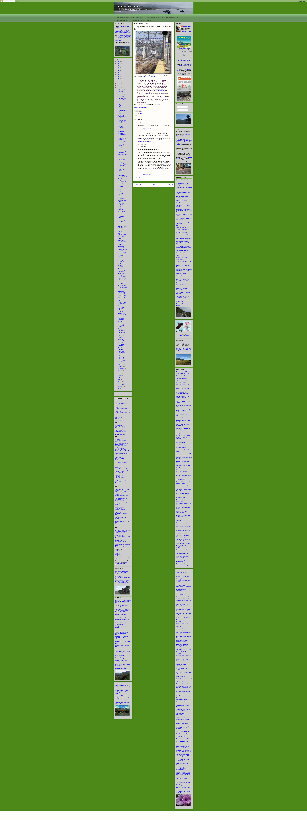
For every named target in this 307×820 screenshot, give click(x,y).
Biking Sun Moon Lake (120, 516)
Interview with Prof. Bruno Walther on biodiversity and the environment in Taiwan (123, 687)
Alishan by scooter (119, 444)
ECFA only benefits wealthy (183, 691)
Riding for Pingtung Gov (139, 15)
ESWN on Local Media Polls (122, 303)
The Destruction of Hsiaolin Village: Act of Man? (183, 540)
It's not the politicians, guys (183, 530)
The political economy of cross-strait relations (182, 297)
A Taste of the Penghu (120, 500)
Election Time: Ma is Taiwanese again (181, 593)
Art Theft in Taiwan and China (183, 238)
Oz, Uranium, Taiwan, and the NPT (122, 117)
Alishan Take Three (119, 472)
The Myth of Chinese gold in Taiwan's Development (183, 536)
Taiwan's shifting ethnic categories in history (182, 478)
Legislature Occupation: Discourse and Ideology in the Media (183, 661)
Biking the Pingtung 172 (120, 448)
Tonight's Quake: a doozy (122, 139)
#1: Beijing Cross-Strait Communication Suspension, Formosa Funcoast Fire (122, 583)
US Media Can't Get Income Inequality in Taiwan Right (183, 610)
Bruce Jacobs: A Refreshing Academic (122, 270)
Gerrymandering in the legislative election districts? (183, 550)
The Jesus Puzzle (184, 335)
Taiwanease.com (184, 48)
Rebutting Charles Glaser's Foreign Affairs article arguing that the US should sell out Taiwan (183, 774)
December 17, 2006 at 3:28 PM (145, 141)
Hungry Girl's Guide (121, 237)
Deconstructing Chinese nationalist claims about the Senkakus (183, 625)
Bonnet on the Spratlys (182, 200)
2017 (118, 63)
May (119, 377)
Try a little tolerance (121, 148)
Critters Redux (118, 514)
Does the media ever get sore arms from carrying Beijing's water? (183, 401)
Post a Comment (140, 177)
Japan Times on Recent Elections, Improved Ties (122, 261)
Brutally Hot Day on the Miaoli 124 (122, 450)
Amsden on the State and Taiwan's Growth (182, 197)
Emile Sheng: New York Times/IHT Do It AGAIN (122, 248)
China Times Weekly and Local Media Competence (122, 293)
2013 (118, 72)
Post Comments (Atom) (156, 189)
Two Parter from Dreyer (122, 190)
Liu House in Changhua (120, 539)
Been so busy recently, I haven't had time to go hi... (122, 222)
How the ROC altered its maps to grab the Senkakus (184, 180)
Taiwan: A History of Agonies (122, 619)
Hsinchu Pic (121, 131)
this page (157, 97)
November (121, 364)
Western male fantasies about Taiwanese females (183, 629)
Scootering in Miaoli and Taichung (122, 412)
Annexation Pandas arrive (182, 418)
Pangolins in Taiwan (181, 273)
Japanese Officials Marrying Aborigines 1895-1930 (183, 222)
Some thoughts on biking (182, 683)
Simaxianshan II (118, 499)
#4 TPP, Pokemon (119, 576)
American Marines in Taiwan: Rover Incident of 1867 (183, 747)
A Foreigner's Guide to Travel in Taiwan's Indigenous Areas (122, 652)
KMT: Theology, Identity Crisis (183, 475)
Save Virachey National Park (184, 59)
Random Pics (118, 525)
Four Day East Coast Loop (121, 513)
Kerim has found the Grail (149, 76)
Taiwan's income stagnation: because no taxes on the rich (183, 597)
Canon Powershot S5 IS (182, 140)
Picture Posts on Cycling (172, 17)
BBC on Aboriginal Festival (122, 282)
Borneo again (118, 523)
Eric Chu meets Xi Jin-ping (183, 465)
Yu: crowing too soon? (122, 144)
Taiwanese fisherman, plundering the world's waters (183, 698)
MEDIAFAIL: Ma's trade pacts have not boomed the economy (183, 727)
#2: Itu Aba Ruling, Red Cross (122, 580)
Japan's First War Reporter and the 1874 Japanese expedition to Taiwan (183, 231)
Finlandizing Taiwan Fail (182, 190)
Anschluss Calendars (181, 533)
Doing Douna (118, 418)
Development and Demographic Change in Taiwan (121, 626)
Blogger (156, 816)
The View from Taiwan (128, 6)
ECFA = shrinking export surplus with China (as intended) (182, 645)
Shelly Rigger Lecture (121, 348)
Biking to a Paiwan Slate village (122, 432)
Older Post (170, 184)
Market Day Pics (122, 285)
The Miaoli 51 (118, 439)
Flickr (179, 149)
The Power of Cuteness (182, 250)
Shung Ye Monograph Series (122, 658)
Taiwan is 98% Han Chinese (183, 744)
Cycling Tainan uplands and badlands (122, 32)
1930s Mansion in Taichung (121, 462)
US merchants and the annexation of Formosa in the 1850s (183, 242)
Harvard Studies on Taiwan (122, 95)
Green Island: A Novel (120, 622)
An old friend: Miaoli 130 (120, 534)
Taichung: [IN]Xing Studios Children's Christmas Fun (122, 254)
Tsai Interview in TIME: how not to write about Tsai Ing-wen (184, 372)
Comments (181, 109)
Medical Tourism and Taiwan (183, 738)
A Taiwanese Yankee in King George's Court (183, 512)
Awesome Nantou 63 (119, 546)
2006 (118, 87)
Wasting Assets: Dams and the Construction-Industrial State (184, 454)
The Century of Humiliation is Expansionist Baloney (183, 441)
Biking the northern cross (120, 449)
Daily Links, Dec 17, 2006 (122, 227)
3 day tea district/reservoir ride (121, 443)
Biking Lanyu (118, 447)
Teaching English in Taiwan (183, 343)
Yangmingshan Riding (120, 509)
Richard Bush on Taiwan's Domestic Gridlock (122, 202)
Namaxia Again (118, 411)
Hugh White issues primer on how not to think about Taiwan (183, 751)
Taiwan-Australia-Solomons (183, 731)
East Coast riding (119, 429)
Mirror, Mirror (179, 570)
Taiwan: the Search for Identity (122, 641)
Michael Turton (187, 26)
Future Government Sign (121, 105)
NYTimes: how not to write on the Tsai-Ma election (183, 656)
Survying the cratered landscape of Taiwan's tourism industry (183, 580)
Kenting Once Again (119, 535)
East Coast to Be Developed (122, 279)
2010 (118, 78)
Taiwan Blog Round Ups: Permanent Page (121, 359)
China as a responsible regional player (182, 556)
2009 (118, 81)
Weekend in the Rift (119, 458)
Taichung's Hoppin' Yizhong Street (122, 542)
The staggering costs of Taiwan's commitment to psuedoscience (182, 768)
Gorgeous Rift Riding (119, 507)
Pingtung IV (117, 554)
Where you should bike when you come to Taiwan (183, 381)
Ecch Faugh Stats (180, 785)
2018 (118, 61)
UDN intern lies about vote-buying (122, 299)
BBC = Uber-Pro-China (182, 741)
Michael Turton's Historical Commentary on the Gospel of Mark (183, 349)
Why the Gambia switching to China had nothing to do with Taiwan (183, 410)
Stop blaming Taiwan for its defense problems (183, 710)
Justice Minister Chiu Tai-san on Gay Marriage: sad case (183, 781)
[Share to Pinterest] (141, 111)
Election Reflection (121, 266)
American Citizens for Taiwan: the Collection (140, 20)
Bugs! (116, 504)
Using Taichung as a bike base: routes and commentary (183, 385)
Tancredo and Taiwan (121, 217)
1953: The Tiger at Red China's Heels (182, 258)
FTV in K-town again (119, 482)
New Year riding (118, 555)
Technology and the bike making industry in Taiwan (182, 184)
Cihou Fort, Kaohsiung (120, 430)
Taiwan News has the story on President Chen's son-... (122, 127)
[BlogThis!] (136, 111)
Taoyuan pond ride (119, 475)
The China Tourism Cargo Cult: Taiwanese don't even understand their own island (183, 755)
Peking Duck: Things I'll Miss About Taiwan (122, 275)
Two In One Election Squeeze (121, 170)
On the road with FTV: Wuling (121, 470)
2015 (118, 68)
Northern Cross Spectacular (121, 498)
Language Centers (120, 194)
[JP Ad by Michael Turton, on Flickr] (183, 330)
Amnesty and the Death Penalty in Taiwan (122, 315)
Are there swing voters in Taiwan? (122, 208)
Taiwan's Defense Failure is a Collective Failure (183, 482)
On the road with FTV (119, 508)
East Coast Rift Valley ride (120, 548)
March (120, 381)
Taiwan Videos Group (121, 230)
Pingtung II (117, 551)
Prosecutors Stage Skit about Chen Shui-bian (183, 560)
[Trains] (140, 107)
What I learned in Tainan (120, 541)
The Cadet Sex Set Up (182, 553)
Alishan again (118, 467)
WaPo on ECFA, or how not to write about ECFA (183, 496)
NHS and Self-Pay (122, 141)
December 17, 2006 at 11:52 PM (145, 174)
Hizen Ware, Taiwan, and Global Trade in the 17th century (182, 281)
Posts (179, 107)
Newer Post (137, 184)
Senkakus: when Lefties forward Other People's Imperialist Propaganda (182, 606)
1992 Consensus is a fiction (183, 543)
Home (129, 15)
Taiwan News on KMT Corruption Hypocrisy (122, 185)
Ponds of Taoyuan (180, 676)
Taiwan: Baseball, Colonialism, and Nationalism (184, 219)
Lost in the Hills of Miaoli (120, 440)
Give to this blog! (120, 15)
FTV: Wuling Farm (119, 459)
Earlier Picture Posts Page (121, 562)
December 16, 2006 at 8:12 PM (145, 129)
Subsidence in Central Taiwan (183, 649)
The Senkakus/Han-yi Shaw (183, 378)
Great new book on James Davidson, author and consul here (122, 39)
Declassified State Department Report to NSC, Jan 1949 (184, 270)
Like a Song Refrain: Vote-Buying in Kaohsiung (122, 165)
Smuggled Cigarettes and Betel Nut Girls (182, 289)
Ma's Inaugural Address (182, 375)
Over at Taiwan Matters (122, 333)
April (119, 379)
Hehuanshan (118, 476)
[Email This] (134, 111)
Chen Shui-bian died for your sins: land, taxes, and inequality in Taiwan (183, 735)
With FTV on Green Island (120, 445)
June (119, 375)
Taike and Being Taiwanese (122, 151)
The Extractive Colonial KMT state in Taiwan (183, 432)
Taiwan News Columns (121, 20)
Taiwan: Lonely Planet (120, 668)
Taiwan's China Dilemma (121, 614)
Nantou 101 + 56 (118, 417)
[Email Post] (136, 115)
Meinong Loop (118, 455)
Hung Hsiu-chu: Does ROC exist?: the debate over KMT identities (183, 437)
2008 (118, 83)
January (120, 386)
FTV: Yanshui (118, 461)
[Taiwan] (136, 107)
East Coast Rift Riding (120, 532)
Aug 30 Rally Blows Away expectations (182, 425)
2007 (118, 85)
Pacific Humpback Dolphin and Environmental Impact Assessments (184, 680)
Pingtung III (117, 553)
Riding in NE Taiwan (119, 477)
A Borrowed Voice (119, 655)
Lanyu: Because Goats (120, 434)
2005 (118, 389)
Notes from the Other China (122, 649)
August (120, 370)
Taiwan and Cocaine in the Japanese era (183, 760)
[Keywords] (144, 107)
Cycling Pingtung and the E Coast (122, 30)
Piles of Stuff (117, 503)
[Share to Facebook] (139, 111)
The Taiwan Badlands (181, 778)
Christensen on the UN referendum (182, 665)
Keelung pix (117, 505)
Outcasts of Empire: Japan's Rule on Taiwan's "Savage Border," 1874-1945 (122, 610)
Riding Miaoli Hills (119, 457)
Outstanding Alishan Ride (120, 491)
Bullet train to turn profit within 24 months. (122, 344)
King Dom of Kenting (119, 540)
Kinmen (116, 473)
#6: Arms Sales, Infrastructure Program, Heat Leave (122, 571)
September (121, 368)
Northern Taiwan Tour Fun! (121, 468)
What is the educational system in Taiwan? (182, 641)
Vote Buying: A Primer (181, 444)
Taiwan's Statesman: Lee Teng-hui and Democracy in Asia (122, 645)
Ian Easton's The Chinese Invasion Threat (121, 606)
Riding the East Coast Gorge (121, 502)
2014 (118, 70)
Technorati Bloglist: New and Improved (122, 135)
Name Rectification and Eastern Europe (182, 500)
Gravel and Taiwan (181, 447)
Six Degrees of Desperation (121, 329)
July (119, 373)
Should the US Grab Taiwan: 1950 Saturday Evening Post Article (183, 254)
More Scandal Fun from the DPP (122, 213)
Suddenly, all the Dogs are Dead (122, 197)
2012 (118, 74)
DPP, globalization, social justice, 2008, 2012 (182, 226)
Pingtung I (117, 550)
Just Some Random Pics (122, 92)
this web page (161, 90)
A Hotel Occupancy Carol (182, 576)
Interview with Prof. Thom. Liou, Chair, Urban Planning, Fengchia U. (122, 697)
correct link (162, 89)
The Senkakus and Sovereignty (181, 714)
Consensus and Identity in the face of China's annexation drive (183, 688)
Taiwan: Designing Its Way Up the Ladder (122, 121)
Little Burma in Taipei (119, 471)
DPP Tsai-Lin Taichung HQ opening (123, 530)
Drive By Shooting (122, 321)
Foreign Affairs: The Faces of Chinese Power (122, 175)
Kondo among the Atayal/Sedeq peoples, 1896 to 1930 (129, 17)
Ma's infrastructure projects (183, 617)
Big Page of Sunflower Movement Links (154, 17)
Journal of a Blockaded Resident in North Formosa (122, 661)
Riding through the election (121, 441)
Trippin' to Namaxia (119, 420)
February (120, 384)
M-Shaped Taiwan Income (122, 336)
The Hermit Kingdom (121, 319)
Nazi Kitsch (121, 102)
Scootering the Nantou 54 (120, 431)
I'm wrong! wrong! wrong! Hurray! (122, 288)
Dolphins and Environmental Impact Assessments (183, 527)
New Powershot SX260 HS (121, 519)
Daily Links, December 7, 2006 (122, 325)
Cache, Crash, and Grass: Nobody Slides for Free (122, 353)
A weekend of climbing (120, 426)
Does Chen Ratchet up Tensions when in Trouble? (183, 393)
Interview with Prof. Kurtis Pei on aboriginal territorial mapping (122, 692)
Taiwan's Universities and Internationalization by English (183, 247)
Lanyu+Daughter (118, 425)
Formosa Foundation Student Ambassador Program (122, 308)
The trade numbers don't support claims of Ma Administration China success (183, 585)
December (121, 89)
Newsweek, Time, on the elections (122, 234)
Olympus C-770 (185, 139)
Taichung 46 (117, 484)
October (120, 366)
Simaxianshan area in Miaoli (121, 531)
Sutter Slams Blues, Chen (121, 340)
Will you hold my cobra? (182, 723)
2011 (118, 76)
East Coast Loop (118, 452)
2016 (118, 65)
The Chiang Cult (180, 202)
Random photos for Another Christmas (122, 159)
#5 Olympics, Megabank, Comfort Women (121, 574)
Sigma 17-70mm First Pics (120, 478)
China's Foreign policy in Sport (184, 187)
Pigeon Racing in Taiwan (182, 493)
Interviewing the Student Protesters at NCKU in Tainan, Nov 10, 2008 (122, 702)
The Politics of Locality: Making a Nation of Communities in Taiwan (123, 602)
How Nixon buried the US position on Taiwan (182, 397)
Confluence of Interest (181, 717)
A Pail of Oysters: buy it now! (122, 617)
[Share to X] (137, 111)
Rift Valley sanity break (120, 427)
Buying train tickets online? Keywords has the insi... (122, 242)
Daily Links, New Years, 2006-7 (122, 99)
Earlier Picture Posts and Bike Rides (156, 15)
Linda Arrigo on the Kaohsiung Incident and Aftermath (184, 702)
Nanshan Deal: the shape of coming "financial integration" (183, 564)
